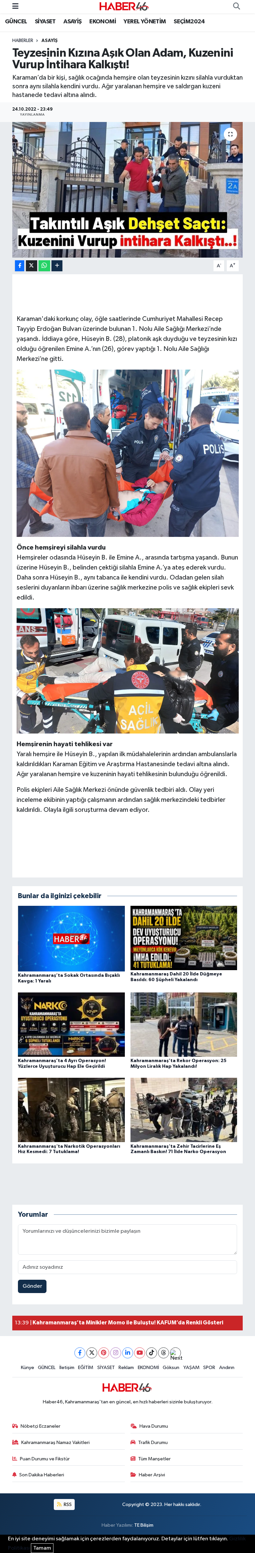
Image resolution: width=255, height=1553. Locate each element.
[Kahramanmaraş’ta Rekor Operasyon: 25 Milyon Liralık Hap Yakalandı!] (183, 1024)
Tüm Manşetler (154, 1458)
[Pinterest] (103, 1352)
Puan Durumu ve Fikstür (45, 1458)
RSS (67, 1504)
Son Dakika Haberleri (41, 1474)
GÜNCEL (16, 22)
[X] (91, 1352)
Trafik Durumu (153, 1442)
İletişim (66, 1367)
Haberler (22, 40)
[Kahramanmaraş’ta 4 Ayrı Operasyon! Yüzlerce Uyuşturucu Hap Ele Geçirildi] (71, 1024)
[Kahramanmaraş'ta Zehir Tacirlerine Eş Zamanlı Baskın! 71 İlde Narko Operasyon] (183, 1110)
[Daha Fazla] (56, 265)
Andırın (226, 1367)
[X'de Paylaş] (31, 265)
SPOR (209, 1367)
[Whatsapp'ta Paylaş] (44, 265)
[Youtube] (139, 1352)
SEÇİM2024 (189, 22)
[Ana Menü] (15, 6)
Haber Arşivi (152, 1474)
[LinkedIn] (127, 1352)
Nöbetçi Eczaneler (40, 1426)
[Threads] (163, 1352)
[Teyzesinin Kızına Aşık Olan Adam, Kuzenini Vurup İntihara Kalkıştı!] (127, 190)
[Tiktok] (151, 1352)
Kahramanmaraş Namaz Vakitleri (55, 1442)
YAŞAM (191, 1367)
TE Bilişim (143, 1525)
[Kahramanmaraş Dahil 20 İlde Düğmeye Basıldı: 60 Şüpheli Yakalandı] (183, 938)
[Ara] (236, 6)
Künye (27, 1367)
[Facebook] (79, 1352)
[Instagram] (115, 1352)
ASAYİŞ (72, 22)
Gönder (32, 1286)
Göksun (171, 1367)
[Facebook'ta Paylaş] (19, 265)
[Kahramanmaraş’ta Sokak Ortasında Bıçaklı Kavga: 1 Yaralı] (71, 938)
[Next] (175, 1352)
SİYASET (45, 22)
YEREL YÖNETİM (145, 22)
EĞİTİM (85, 1367)
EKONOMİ (102, 22)
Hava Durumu (153, 1426)
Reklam (126, 1367)
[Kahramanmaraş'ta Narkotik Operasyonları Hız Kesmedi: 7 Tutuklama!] (71, 1110)
